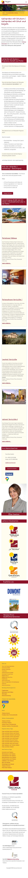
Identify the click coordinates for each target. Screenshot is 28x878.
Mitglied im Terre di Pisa (13, 859)
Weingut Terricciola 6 (10, 419)
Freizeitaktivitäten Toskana (12, 12)
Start (4, 12)
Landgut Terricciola (9, 359)
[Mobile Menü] (26, 2)
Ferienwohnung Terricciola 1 (12, 300)
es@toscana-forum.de (10, 462)
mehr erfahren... (6, 263)
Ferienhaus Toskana (9, 238)
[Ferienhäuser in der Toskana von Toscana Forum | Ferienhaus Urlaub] (6, 1)
